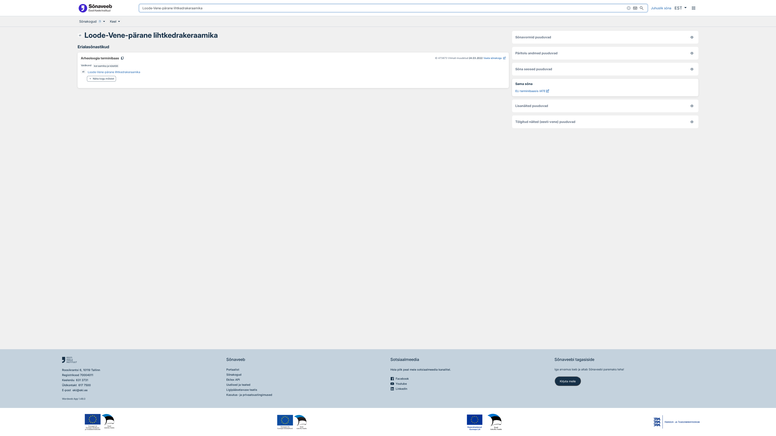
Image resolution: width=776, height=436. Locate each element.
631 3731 (82, 380)
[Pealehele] (95, 8)
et (80, 35)
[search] (393, 8)
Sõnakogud (233, 374)
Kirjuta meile (568, 381)
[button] (681, 8)
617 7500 (84, 385)
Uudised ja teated (238, 384)
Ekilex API (233, 379)
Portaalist (232, 369)
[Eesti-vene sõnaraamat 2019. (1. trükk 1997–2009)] (692, 122)
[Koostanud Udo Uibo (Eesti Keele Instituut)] (692, 53)
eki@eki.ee (80, 390)
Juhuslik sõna (661, 8)
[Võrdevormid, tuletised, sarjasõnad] (692, 69)
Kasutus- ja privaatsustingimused (249, 394)
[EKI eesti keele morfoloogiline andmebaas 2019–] (692, 37)
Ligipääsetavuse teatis (241, 389)
